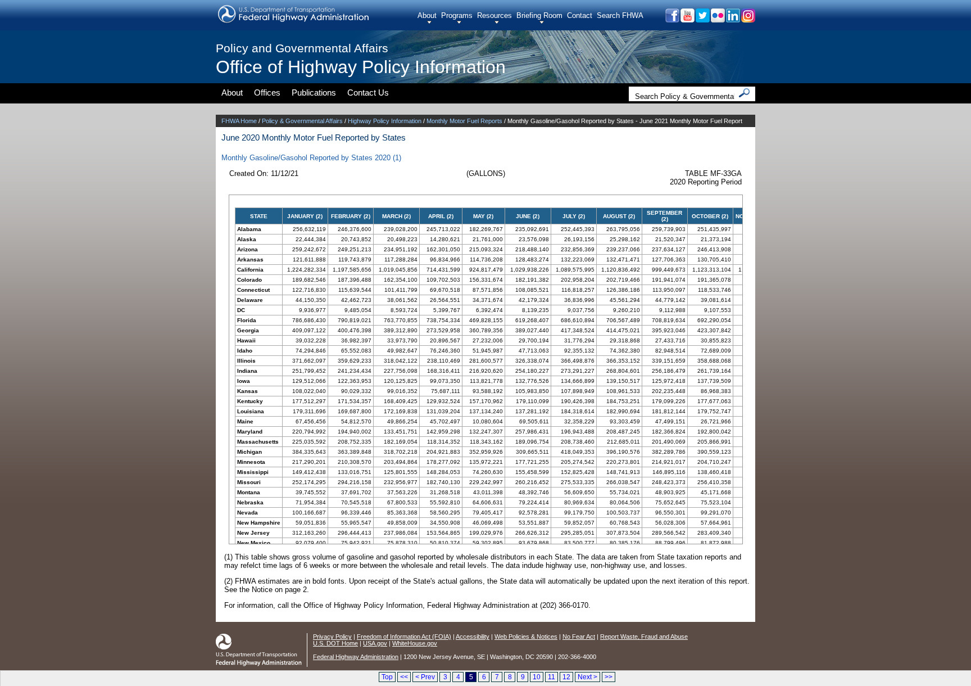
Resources (494, 15)
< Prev (425, 677)
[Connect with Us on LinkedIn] (732, 19)
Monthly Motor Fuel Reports (464, 121)
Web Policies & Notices (525, 636)
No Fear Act (578, 636)
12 (566, 677)
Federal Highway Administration (355, 656)
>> (608, 677)
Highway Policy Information (384, 121)
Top (387, 677)
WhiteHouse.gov (414, 643)
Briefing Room (539, 15)
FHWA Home (239, 121)
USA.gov (375, 643)
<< (404, 677)
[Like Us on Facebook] (671, 19)
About (427, 15)
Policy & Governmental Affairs (302, 121)
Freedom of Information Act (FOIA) (404, 636)
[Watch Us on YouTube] (687, 19)
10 (537, 677)
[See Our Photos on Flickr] (717, 19)
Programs (457, 15)
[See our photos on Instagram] (747, 19)
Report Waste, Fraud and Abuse (644, 636)
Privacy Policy (332, 636)
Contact (579, 15)
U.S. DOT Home (335, 643)
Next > (587, 677)
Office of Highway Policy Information (361, 67)
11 (551, 677)
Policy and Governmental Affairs (302, 48)
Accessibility (472, 636)
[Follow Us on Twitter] (702, 19)
